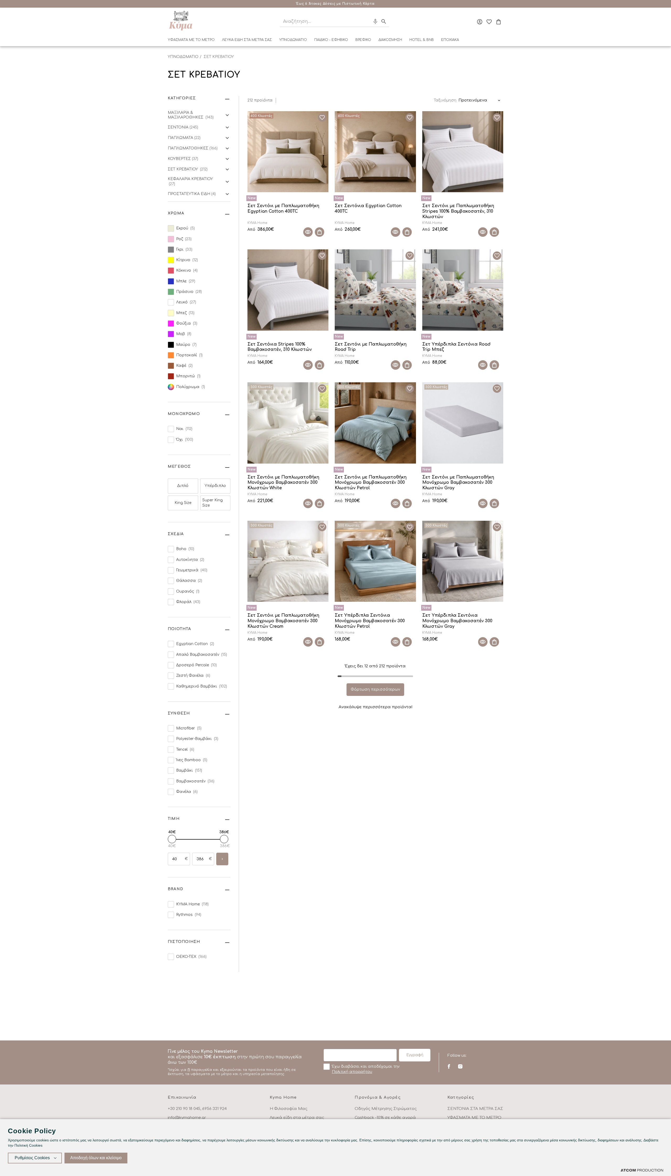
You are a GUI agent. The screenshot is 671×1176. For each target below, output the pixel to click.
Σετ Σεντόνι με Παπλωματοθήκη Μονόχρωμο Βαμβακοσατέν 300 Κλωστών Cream (283, 621)
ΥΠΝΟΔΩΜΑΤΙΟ (293, 40)
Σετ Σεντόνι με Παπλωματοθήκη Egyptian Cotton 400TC (283, 208)
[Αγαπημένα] (489, 21)
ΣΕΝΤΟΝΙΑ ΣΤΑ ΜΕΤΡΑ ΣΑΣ (475, 1109)
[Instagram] (460, 1066)
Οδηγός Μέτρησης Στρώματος (386, 1109)
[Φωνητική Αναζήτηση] (375, 21)
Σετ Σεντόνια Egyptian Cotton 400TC (368, 208)
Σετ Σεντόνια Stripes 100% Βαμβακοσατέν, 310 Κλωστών (279, 347)
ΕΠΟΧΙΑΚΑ (450, 40)
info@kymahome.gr (187, 1117)
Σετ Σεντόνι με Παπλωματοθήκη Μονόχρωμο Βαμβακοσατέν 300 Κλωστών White (283, 483)
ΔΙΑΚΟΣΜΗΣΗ (390, 40)
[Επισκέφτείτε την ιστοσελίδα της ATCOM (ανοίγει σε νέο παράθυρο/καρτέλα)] (642, 1170)
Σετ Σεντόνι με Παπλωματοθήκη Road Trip (371, 347)
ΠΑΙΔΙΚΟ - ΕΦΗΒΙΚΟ (331, 40)
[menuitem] (191, 41)
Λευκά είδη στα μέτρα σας (297, 1117)
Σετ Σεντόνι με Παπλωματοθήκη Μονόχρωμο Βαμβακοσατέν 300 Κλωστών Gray (458, 483)
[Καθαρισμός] (365, 21)
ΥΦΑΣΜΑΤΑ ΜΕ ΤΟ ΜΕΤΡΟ (191, 40)
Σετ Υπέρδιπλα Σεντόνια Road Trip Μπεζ (456, 347)
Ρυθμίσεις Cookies (32, 1158)
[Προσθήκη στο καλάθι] (319, 232)
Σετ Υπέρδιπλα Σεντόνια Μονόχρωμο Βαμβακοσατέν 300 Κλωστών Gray (457, 621)
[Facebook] (448, 1066)
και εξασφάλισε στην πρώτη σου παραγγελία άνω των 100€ (235, 1062)
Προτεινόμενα (472, 100)
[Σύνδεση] (479, 21)
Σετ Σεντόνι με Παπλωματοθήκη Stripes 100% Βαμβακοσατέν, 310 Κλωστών (458, 211)
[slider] (172, 839)
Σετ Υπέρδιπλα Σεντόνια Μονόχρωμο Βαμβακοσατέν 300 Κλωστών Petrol (370, 621)
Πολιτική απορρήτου (352, 1072)
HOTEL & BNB (421, 40)
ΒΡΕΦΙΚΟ (363, 40)
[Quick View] (308, 232)
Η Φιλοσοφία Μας (288, 1109)
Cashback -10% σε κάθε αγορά (385, 1117)
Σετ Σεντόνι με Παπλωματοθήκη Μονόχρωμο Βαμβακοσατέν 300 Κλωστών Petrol (371, 483)
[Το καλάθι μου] (498, 21)
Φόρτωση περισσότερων (375, 689)
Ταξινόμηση (445, 100)
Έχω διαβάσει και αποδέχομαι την (365, 1069)
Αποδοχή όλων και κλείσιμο (96, 1158)
